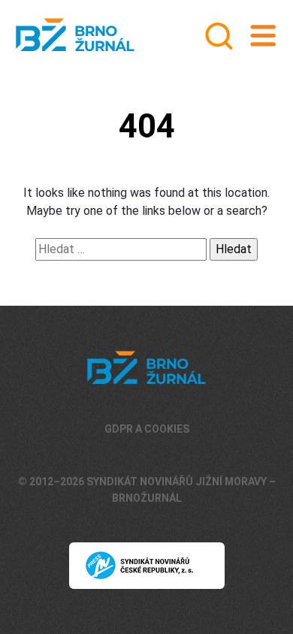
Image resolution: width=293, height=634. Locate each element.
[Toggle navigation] (263, 35)
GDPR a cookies (146, 429)
